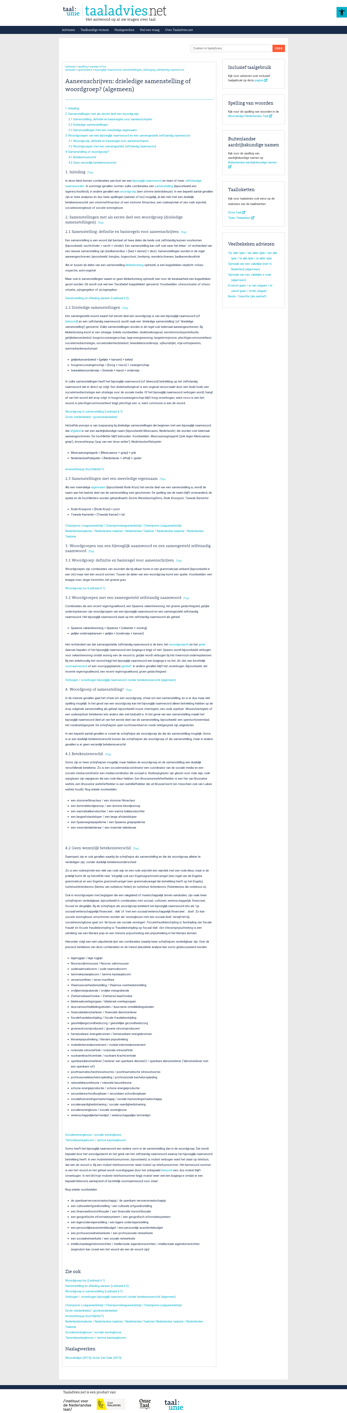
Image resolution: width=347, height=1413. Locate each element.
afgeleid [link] (75, 431)
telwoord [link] (71, 321)
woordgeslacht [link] (179, 644)
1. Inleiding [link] (72, 108)
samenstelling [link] (164, 186)
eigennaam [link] (98, 487)
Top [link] (90, 172)
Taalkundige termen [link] (95, 30)
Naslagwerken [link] (124, 30)
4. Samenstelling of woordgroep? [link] (87, 152)
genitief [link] (126, 666)
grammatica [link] (85, 69)
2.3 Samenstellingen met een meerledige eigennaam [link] (101, 130)
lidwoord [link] (166, 1170)
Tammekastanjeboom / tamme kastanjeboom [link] (95, 1140)
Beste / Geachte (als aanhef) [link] (247, 296)
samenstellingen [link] (132, 69)
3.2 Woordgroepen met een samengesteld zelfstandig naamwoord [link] (110, 146)
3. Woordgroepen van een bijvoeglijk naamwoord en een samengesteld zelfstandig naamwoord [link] (127, 135)
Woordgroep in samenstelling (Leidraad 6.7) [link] (93, 411)
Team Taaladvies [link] (239, 218)
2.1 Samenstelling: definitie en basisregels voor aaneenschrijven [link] (108, 119)
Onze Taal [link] (235, 212)
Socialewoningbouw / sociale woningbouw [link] (93, 1135)
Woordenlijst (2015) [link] (78, 1358)
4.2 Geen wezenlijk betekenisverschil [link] (90, 162)
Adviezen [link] (68, 30)
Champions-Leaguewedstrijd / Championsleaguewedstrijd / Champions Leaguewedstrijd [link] (123, 525)
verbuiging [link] (149, 69)
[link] (342, 12)
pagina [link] (259, 80)
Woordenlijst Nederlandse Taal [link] (248, 116)
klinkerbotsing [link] (135, 265)
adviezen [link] (70, 66)
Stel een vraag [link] (149, 30)
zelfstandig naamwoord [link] (170, 69)
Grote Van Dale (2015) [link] (106, 1358)
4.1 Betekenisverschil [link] (80, 157)
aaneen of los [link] (98, 66)
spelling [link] (83, 66)
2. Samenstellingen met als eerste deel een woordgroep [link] (102, 114)
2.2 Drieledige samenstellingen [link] (86, 124)
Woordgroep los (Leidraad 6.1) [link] (85, 588)
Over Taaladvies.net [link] (179, 30)
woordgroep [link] (128, 191)
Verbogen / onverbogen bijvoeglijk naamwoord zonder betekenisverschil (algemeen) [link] (120, 680)
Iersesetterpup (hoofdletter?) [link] (84, 469)
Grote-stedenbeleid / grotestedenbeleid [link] (91, 417)
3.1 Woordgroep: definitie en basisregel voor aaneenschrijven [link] (107, 141)
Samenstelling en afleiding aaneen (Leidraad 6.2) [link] (97, 298)
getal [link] (202, 644)
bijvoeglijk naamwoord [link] (108, 69)
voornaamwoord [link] (76, 666)
